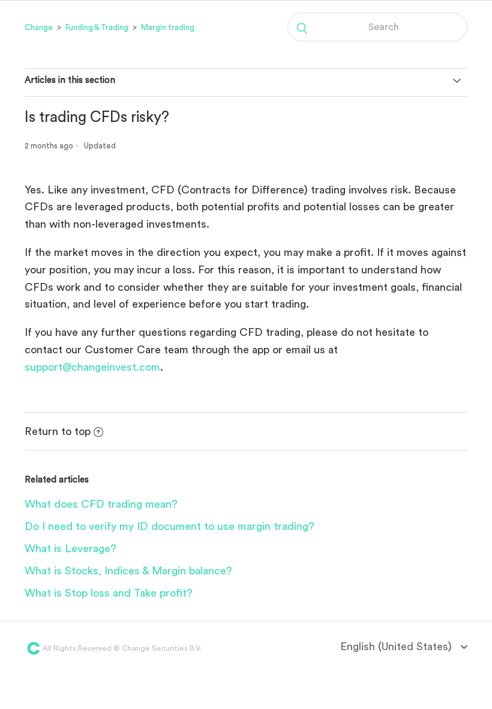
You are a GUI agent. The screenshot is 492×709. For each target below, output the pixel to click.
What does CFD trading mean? (101, 504)
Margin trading (167, 27)
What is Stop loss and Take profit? (109, 593)
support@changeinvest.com (92, 367)
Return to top (58, 431)
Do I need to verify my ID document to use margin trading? (169, 526)
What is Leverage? (70, 548)
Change (39, 27)
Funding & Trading (96, 27)
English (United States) (397, 646)
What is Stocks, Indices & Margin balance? (128, 570)
